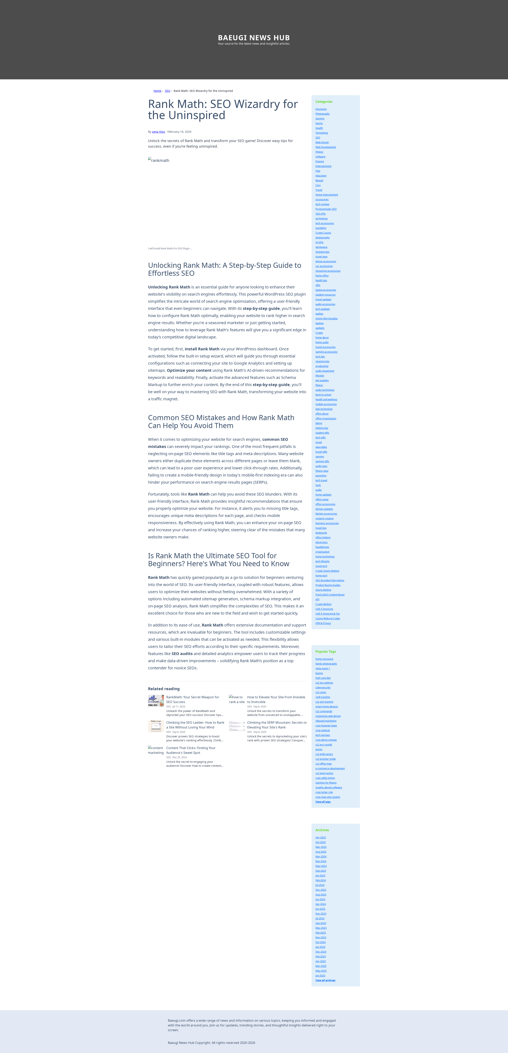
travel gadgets (323, 299)
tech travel (321, 480)
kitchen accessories (326, 513)
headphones (322, 547)
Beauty (319, 180)
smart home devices (327, 706)
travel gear (322, 256)
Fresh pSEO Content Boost (330, 594)
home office (322, 275)
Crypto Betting (323, 604)
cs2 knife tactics (324, 754)
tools (318, 485)
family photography (326, 663)
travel (319, 442)
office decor (322, 413)
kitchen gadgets (324, 509)
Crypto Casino (323, 232)
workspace (321, 247)
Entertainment (323, 166)
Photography (323, 113)
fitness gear (322, 471)
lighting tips (322, 428)
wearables (321, 447)
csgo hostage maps (326, 725)
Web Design (322, 142)
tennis (319, 749)
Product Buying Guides (328, 585)
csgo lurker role (324, 792)
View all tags (323, 801)
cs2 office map (324, 763)
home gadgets (323, 494)
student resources (326, 294)
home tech (321, 575)
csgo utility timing (325, 778)
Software (320, 156)
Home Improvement (327, 194)
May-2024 (321, 866)
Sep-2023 (321, 870)
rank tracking (323, 697)
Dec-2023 (321, 913)
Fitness (319, 152)
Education (321, 175)
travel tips (321, 528)
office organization (326, 418)
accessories (322, 199)
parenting (321, 475)
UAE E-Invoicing (324, 609)
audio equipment (325, 371)
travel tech (321, 566)
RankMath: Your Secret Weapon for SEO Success (192, 699)
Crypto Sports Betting (327, 571)
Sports (319, 123)
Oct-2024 (321, 942)
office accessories (325, 504)
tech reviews (322, 204)
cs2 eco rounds (324, 744)
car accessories (324, 266)
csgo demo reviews (326, 740)
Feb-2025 (321, 956)
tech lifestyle (322, 561)
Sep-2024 (321, 923)
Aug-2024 (321, 851)
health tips (321, 280)
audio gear (321, 466)
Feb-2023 (321, 932)
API (317, 599)
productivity (322, 366)
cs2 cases (321, 692)
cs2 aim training (324, 701)
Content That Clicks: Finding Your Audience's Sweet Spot (191, 750)
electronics (322, 542)
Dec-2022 (321, 890)
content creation (325, 518)
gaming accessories (327, 352)
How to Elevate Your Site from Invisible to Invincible (276, 699)
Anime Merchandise (327, 318)
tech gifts (321, 437)
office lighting (323, 537)
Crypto (319, 332)
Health (319, 128)
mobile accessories (326, 404)
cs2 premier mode (326, 759)
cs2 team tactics (324, 773)
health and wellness (326, 399)
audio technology (325, 390)
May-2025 (321, 970)
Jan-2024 (320, 947)
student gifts (322, 432)
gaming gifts (322, 461)
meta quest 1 (323, 668)
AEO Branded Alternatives (330, 580)
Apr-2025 (321, 961)
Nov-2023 (321, 937)
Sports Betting (323, 590)
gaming (320, 456)
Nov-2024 (321, 861)
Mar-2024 (321, 856)
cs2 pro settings (324, 682)
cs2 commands (324, 711)
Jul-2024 (320, 885)
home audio (322, 342)
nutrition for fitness (326, 782)
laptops (320, 323)
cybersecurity (323, 687)
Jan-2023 (320, 875)
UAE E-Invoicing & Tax (328, 613)
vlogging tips (322, 252)
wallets (319, 313)
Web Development (326, 147)
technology (322, 218)
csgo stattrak (323, 730)
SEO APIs (321, 213)
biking (319, 423)
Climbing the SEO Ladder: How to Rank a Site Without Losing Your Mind (195, 724)
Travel (319, 190)
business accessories (327, 523)
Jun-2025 (320, 975)
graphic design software (329, 787)
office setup (322, 499)
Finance (320, 161)
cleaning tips (322, 361)
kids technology (324, 409)
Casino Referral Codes (328, 618)
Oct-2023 (321, 842)
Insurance (321, 109)
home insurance (324, 659)
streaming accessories (328, 271)
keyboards (321, 532)
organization (322, 551)
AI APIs (319, 242)
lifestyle (320, 375)
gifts (318, 285)
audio (319, 490)
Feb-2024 (321, 880)
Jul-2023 (320, 918)
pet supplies (322, 380)
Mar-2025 (321, 966)
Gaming (320, 118)
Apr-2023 (321, 837)
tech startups (323, 735)
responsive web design (328, 716)
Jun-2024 (320, 899)
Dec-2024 (321, 951)
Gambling (321, 228)
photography (323, 237)
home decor (322, 337)
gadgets (320, 328)
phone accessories (326, 261)
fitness (319, 385)
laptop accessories (326, 290)
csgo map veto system (328, 797)
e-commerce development (330, 768)
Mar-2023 (321, 847)
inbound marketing (326, 720)
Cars (318, 185)
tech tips (320, 356)
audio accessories (325, 304)
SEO (167, 91)
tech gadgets (323, 309)
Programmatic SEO (326, 209)
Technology (322, 133)
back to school (323, 394)
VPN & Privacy (323, 623)
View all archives (325, 980)
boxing (319, 673)
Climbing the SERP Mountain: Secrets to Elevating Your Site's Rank (277, 724)
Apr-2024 (321, 904)
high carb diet (323, 678)
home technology (325, 556)
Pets (318, 171)
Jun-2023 (320, 909)
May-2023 (321, 928)
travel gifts (321, 451)
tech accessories (325, 223)
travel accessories (326, 347)
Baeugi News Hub (254, 37)
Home (157, 91)
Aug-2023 (321, 894)
